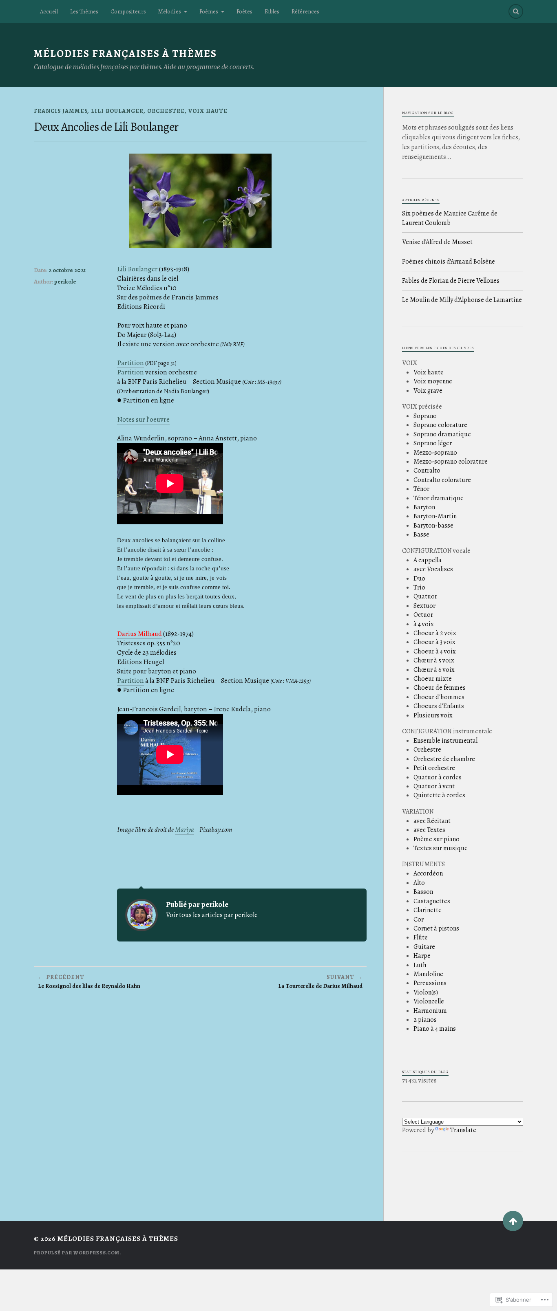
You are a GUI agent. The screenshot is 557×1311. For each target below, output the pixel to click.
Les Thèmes (84, 11)
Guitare (424, 946)
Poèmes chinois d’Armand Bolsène (448, 261)
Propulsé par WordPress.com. (77, 1252)
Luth (420, 965)
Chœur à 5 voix (433, 660)
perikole (65, 281)
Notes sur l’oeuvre (143, 419)
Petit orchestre (434, 767)
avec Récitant (432, 820)
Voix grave (427, 390)
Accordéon (428, 873)
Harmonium (430, 1010)
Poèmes (208, 11)
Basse (421, 534)
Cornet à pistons (436, 928)
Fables (272, 11)
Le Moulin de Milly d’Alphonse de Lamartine (462, 299)
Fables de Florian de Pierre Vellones (451, 280)
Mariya (184, 829)
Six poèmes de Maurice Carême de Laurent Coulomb (449, 218)
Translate (463, 1130)
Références (305, 11)
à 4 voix (423, 624)
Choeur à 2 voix (434, 633)
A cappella (427, 560)
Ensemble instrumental (445, 740)
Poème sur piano (436, 839)
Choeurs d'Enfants (438, 706)
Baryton (424, 507)
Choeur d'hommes (438, 697)
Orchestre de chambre (444, 758)
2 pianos (425, 1019)
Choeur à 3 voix (434, 642)
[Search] (515, 11)
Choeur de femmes (439, 687)
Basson (423, 891)
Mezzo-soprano (435, 452)
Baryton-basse (433, 525)
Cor (418, 919)
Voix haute (208, 111)
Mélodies (169, 11)
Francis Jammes (60, 111)
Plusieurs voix (433, 715)
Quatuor (425, 596)
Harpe (422, 955)
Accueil (49, 11)
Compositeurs (128, 11)
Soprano (425, 415)
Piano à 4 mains (434, 1028)
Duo (419, 578)
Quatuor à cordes (437, 777)
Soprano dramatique (442, 434)
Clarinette (427, 910)
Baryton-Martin (435, 516)
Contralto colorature (442, 479)
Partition (130, 362)
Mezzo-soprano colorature (450, 461)
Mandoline (428, 974)
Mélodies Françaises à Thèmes (125, 53)
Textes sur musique (440, 848)
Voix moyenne (432, 381)
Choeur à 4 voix (434, 651)
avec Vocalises (433, 569)
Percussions (429, 983)
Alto (419, 882)
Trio (419, 587)
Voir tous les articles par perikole (212, 915)
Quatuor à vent (434, 786)
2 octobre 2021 (67, 270)
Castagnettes (431, 901)
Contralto (426, 470)
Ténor (421, 488)
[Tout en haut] (513, 1221)
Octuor (423, 614)
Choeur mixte (432, 678)
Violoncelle (428, 1001)
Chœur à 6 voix (434, 669)
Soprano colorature (440, 424)
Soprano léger (432, 443)
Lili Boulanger (117, 111)
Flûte (420, 937)
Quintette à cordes (439, 795)
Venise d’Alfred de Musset (437, 242)
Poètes (244, 11)
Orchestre (166, 111)
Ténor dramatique (438, 498)
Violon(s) (425, 992)
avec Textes (429, 829)
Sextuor (424, 605)
